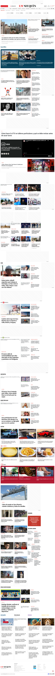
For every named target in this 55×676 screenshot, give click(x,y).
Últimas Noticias (14, 8)
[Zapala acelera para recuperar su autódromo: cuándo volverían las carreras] (5, 225)
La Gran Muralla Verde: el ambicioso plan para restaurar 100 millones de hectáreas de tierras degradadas (47, 641)
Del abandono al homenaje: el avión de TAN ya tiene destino (6, 208)
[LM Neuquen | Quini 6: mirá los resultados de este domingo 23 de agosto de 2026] (31, 540)
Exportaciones (4, 316)
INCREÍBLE (3, 415)
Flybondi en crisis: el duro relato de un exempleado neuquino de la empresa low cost (35, 286)
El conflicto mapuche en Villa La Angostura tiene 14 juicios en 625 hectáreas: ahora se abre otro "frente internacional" (33, 30)
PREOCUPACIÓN (3, 533)
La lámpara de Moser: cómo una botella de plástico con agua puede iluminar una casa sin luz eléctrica (47, 653)
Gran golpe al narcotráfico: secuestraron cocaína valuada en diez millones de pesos (20, 640)
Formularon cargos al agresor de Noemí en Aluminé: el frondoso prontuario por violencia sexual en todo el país (48, 37)
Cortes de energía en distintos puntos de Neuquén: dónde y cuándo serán (20, 536)
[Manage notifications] (53, 671)
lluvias (17, 96)
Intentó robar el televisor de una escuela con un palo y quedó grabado (35, 600)
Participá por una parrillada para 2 (24, 478)
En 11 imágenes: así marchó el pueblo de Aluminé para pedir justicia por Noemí (19, 520)
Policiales (23, 8)
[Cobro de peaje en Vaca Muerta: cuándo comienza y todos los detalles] (14, 492)
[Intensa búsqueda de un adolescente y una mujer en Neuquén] (20, 545)
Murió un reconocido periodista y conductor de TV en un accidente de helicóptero (21, 567)
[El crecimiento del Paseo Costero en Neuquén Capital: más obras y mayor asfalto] (5, 239)
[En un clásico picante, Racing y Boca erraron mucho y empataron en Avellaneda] (15, 225)
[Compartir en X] (4, 153)
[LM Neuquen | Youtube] (53, 8)
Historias (3, 60)
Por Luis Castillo (21, 65)
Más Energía (27, 8)
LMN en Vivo (13, 10)
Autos (39, 8)
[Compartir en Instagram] (6, 153)
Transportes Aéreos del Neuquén (6, 205)
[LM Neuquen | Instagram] (51, 8)
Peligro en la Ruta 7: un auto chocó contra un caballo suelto (20, 652)
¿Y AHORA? (3, 389)
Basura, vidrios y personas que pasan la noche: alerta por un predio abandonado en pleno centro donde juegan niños (7, 536)
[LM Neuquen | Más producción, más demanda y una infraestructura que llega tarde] (25, 349)
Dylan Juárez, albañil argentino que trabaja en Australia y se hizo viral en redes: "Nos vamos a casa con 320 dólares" (10, 283)
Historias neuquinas (22, 60)
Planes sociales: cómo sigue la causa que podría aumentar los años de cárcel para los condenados (7, 635)
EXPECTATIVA (39, 439)
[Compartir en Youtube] (8, 153)
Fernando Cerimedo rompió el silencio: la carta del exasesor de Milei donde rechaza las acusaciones (34, 642)
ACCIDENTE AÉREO (3, 578)
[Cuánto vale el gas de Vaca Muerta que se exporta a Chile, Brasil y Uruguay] (10, 309)
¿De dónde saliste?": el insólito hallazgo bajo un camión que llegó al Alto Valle (35, 609)
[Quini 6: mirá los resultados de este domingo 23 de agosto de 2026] (8, 91)
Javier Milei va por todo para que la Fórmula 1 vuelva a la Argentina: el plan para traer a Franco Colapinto (20, 209)
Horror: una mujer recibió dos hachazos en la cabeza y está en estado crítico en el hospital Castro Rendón (20, 646)
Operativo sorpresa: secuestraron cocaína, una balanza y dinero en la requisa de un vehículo (7, 567)
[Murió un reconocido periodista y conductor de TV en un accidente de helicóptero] (20, 560)
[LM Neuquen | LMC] (13, 6)
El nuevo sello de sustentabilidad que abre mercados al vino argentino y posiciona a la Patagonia (10, 356)
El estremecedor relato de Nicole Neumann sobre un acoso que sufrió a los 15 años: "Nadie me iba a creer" (35, 406)
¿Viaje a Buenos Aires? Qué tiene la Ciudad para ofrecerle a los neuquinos (12, 165)
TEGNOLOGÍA (12, 242)
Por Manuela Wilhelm (17, 583)
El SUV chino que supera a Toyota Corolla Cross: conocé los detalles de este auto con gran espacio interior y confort (9, 442)
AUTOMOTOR (3, 439)
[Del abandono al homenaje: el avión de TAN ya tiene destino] (7, 201)
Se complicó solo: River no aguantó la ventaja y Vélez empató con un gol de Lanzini (20, 194)
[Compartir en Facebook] (2, 153)
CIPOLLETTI (3, 602)
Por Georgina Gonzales (4, 65)
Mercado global (4, 351)
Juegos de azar (3, 96)
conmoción (30, 205)
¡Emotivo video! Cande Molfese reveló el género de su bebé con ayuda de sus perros (35, 414)
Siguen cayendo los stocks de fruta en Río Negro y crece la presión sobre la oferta (35, 358)
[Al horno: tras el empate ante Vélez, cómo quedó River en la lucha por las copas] (10, 382)
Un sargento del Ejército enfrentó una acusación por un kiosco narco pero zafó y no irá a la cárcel (7, 81)
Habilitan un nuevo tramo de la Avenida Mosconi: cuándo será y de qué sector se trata (36, 232)
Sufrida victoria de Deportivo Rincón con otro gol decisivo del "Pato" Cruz (35, 380)
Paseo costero (3, 242)
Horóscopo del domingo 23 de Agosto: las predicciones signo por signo (47, 647)
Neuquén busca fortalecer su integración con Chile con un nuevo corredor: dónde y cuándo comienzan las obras (7, 628)
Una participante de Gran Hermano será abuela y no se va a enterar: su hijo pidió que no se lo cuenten (10, 420)
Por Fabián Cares (39, 65)
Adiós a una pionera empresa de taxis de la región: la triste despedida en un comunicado (23, 114)
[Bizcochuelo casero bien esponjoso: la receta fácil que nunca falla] (45, 452)
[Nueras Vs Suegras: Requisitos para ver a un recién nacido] (45, 471)
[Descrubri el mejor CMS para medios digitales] (51, 674)
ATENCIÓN (3, 502)
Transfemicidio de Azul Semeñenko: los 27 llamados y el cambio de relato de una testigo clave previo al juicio (21, 581)
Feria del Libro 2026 (8, 10)
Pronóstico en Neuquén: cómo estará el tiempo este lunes (33, 39)
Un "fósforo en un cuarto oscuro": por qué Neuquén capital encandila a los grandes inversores (36, 246)
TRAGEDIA (16, 564)
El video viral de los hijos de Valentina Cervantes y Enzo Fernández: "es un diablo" (35, 422)
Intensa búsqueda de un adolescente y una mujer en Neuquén (19, 552)
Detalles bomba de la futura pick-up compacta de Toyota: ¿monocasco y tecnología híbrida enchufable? (45, 442)
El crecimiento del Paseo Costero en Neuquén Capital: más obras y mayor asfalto (5, 245)
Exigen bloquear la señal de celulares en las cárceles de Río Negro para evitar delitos (35, 593)
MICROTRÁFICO (3, 564)
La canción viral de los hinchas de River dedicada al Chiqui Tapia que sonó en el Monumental (35, 388)
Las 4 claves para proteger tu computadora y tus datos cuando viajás (15, 245)
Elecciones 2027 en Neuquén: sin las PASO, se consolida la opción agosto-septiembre (34, 520)
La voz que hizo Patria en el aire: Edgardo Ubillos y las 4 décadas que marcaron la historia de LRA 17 (45, 63)
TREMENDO (22, 242)
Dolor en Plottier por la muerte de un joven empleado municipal (6, 552)
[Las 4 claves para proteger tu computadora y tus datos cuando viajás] (15, 239)
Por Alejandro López (34, 248)
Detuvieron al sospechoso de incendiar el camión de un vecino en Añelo (20, 634)
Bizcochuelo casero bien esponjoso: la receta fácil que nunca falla (45, 460)
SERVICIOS (16, 533)
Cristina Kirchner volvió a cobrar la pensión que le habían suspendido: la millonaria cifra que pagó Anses (35, 277)
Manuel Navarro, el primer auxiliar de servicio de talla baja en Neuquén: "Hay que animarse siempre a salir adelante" (10, 63)
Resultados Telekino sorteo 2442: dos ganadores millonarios (7, 194)
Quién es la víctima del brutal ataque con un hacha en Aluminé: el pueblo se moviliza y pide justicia (20, 628)
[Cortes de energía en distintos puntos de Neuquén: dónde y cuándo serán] (20, 529)
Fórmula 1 (16, 205)
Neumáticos (21, 439)
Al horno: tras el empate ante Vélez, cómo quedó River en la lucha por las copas (9, 394)
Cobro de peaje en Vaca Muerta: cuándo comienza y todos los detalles (13, 505)
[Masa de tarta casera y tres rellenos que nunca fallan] (9, 452)
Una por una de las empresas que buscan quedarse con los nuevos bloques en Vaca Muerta (35, 315)
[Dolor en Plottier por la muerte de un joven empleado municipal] (7, 545)
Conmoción (2, 111)
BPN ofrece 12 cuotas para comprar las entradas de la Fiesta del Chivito (6, 648)
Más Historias (17, 10)
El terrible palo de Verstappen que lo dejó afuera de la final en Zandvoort (35, 395)
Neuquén (19, 8)
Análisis (33, 242)
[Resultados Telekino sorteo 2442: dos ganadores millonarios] (7, 187)
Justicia (16, 578)
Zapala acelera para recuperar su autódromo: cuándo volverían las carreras (5, 232)
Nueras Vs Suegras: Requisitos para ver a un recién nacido (45, 479)
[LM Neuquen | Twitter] (49, 8)
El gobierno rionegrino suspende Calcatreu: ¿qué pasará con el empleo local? (35, 322)
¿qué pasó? (17, 111)
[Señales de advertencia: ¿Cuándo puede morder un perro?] (10, 471)
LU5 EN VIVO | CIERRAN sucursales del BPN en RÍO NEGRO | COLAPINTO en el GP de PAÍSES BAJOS (11, 149)
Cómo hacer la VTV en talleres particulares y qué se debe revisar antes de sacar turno (27, 134)
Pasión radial (38, 60)
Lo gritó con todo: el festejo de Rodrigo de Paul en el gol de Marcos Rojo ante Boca (25, 232)
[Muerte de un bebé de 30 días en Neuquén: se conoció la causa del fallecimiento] (47, 22)
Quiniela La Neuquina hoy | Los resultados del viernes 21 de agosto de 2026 (7, 653)
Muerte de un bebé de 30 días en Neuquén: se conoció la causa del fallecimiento (47, 29)
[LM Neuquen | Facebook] (48, 8)
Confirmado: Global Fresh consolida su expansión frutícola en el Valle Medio (35, 342)
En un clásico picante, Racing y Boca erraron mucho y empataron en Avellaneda (35, 109)
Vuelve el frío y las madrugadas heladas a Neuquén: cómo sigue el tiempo (6, 642)
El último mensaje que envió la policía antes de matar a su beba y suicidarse (35, 269)
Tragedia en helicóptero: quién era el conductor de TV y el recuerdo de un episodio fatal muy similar (7, 581)
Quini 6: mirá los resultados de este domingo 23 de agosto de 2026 (7, 98)
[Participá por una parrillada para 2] (27, 471)
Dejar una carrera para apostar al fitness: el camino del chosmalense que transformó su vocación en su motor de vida (27, 63)
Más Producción (33, 8)
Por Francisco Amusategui (5, 43)
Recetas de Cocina (23, 10)
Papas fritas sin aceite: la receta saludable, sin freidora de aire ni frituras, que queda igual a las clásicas (27, 460)
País (36, 8)
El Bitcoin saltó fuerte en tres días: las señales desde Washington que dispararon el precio (36, 84)
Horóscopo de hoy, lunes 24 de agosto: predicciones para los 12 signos (36, 94)
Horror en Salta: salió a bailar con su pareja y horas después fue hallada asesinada (7, 114)
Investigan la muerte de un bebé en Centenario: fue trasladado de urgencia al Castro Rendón (34, 208)
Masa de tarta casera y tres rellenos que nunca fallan (9, 460)
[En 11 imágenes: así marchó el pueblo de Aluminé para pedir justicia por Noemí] (20, 513)
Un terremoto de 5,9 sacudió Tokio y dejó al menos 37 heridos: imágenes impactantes (34, 635)
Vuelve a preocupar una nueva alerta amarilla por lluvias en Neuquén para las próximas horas (23, 99)
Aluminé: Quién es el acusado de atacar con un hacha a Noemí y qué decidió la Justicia (7, 520)
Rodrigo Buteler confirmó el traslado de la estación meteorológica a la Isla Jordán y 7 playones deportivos (10, 607)
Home (10, 8)
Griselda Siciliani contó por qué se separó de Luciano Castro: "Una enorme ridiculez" (25, 245)
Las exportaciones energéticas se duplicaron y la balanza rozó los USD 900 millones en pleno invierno (35, 308)
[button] (2, 8)
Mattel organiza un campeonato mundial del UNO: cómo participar (33, 648)
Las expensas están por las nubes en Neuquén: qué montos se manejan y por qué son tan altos (14, 38)
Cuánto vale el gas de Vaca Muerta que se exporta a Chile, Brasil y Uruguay (10, 320)
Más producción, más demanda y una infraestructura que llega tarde (35, 350)
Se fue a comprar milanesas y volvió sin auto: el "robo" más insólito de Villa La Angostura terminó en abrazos (47, 43)
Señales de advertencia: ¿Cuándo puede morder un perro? (10, 479)
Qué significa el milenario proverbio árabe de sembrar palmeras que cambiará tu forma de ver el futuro (36, 89)
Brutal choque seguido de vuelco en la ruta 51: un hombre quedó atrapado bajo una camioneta (34, 194)
